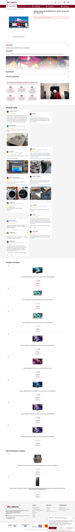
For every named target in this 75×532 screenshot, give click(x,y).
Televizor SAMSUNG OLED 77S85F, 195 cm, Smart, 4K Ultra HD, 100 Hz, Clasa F (37, 368)
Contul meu (59, 2)
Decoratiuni (34, 512)
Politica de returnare (63, 510)
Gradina (33, 516)
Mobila (33, 511)
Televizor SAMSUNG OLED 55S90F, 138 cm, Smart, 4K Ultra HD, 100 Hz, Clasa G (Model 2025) (37, 413)
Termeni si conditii (68, 530)
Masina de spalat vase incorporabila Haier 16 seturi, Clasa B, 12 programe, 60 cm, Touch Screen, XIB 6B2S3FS (37, 465)
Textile (33, 513)
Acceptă (52, 528)
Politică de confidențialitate (60, 530)
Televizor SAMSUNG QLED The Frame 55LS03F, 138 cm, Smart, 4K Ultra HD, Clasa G (37, 299)
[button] (72, 517)
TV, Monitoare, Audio (15, 9)
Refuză (61, 528)
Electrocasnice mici (36, 508)
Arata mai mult (37, 68)
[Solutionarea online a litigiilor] (25, 526)
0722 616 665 (37, 6)
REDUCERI (20, 6)
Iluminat (33, 514)
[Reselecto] (12, 2)
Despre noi (25, 6)
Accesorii (34, 517)
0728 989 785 (66, 6)
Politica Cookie (53, 530)
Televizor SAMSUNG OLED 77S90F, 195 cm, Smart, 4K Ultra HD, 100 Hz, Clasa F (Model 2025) (37, 345)
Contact (29, 6)
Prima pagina (8, 9)
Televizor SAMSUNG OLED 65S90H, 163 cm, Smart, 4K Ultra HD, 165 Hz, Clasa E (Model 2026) (37, 276)
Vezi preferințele (69, 528)
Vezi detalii (37, 285)
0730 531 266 (51, 6)
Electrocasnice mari (36, 507)
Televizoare (22, 9)
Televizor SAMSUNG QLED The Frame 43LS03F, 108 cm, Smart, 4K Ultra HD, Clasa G (37, 322)
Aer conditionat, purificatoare (37, 510)
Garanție (48, 510)
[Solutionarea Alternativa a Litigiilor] (13, 526)
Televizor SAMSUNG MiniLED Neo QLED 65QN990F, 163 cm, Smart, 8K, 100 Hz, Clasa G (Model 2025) (37, 391)
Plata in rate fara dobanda (51, 511)
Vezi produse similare (47, 17)
